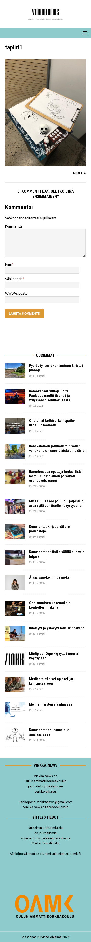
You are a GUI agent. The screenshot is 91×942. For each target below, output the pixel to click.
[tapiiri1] (45, 163)
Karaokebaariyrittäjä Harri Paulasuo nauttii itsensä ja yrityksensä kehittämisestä (50, 395)
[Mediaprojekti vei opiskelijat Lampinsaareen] (15, 684)
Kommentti (13, 226)
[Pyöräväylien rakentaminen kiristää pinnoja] (15, 370)
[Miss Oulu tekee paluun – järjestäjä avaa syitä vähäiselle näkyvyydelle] (15, 506)
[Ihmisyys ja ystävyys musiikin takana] (15, 633)
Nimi (8, 264)
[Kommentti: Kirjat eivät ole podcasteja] (15, 531)
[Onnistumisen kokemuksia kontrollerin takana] (15, 608)
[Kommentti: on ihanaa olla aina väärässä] (15, 735)
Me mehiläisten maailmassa (50, 704)
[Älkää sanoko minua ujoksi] (15, 582)
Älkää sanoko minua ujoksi (50, 577)
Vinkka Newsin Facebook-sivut (45, 807)
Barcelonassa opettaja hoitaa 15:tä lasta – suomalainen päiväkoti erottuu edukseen (55, 476)
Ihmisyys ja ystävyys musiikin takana (57, 628)
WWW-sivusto (16, 293)
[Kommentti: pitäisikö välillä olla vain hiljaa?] (15, 557)
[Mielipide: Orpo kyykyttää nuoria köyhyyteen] (15, 658)
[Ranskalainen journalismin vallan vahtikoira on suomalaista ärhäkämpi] (15, 451)
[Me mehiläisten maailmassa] (15, 709)
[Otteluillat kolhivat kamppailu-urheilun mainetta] (15, 426)
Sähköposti (13, 279)
